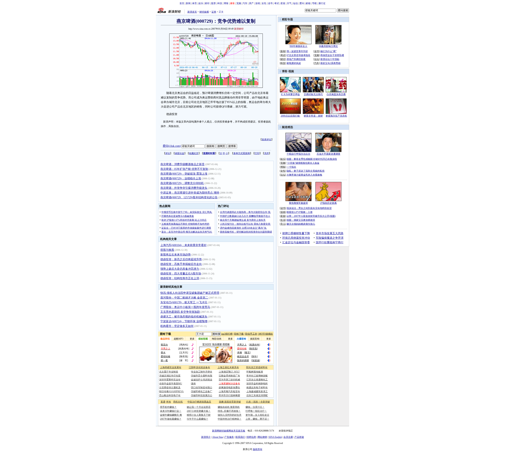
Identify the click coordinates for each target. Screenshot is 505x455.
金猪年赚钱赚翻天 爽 (171, 415)
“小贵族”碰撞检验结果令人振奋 (303, 163)
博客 (226, 3)
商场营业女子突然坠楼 (332, 55)
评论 (167, 153)
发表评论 (266, 139)
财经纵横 (204, 11)
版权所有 (257, 449)
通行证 (321, 3)
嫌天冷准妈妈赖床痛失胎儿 (301, 224)
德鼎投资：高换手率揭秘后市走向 (181, 264)
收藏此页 (193, 153)
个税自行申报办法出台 (298, 154)
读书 (270, 3)
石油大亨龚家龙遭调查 (328, 154)
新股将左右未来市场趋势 (175, 254)
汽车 (245, 3)
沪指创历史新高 (328, 203)
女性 (264, 3)
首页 (182, 3)
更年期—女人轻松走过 (257, 415)
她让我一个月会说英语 (198, 407)
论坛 (316, 59)
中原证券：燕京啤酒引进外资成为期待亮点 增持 (189, 192)
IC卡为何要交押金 (290, 94)
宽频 (238, 3)
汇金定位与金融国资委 (296, 242)
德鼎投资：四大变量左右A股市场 (180, 273)
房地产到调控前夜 (296, 59)
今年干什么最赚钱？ (197, 419)
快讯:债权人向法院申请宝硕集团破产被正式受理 (189, 292)
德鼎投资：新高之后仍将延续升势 (181, 259)
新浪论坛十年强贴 (329, 59)
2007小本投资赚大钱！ (198, 411)
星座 (283, 3)
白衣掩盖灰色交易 (336, 94)
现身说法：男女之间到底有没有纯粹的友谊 (309, 208)
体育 (194, 3)
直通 (163, 401)
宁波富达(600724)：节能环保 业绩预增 (183, 321)
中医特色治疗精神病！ (229, 419)
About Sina (217, 437)
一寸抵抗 (291, 167)
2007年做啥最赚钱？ (170, 419)
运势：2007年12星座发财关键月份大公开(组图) (311, 216)
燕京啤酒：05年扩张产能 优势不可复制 (184, 169)
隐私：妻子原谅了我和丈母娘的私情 (306, 170)
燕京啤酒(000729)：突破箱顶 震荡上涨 (183, 173)
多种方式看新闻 (241, 153)
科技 (219, 3)
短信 (295, 3)
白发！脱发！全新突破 (258, 401)
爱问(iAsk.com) (172, 145)
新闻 (188, 3)
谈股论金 (179, 153)
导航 (314, 3)
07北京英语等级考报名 (298, 55)
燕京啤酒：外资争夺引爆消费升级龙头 (183, 187)
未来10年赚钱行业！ (170, 411)
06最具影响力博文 (328, 46)
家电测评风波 (294, 63)
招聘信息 (251, 437)
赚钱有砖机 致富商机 (229, 407)
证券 (213, 11)
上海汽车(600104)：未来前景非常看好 (183, 245)
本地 (168, 401)
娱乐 (200, 3)
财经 (207, 3)
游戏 (257, 3)
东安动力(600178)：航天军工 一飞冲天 (183, 302)
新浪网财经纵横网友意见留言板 (228, 430)
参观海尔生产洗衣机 (336, 115)
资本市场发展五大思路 (329, 233)
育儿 (283, 224)
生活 (283, 220)
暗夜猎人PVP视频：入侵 (299, 212)
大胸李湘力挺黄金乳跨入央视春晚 (304, 174)
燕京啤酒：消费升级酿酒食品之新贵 (182, 164)
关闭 (266, 153)
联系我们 (240, 437)
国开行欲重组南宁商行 (329, 242)
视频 (291, 71)
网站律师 (262, 437)
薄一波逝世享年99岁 (297, 51)
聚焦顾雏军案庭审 (298, 203)
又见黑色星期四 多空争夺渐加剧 (180, 311)
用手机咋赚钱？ (168, 407)
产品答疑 (299, 437)
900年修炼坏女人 (298, 46)
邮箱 (308, 3)
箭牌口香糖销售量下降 (296, 233)
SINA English (275, 437)
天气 (289, 3)
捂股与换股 (167, 249)
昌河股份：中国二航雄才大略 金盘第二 (184, 297)
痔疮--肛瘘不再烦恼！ (229, 411)
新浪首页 (192, 11)
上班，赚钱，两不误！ (257, 419)
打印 (257, 153)
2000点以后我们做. (290, 115)
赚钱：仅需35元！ (255, 407)
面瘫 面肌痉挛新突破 (230, 401)
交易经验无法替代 (313, 94)
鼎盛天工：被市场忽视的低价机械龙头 (183, 316)
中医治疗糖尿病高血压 (199, 401)
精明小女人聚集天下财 (198, 415)
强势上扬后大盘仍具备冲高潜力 (179, 268)
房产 (251, 3)
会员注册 (288, 437)
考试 (276, 3)
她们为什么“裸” (328, 51)
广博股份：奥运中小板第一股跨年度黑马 (185, 307)
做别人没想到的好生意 (229, 415)
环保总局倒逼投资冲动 (296, 237)
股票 (213, 3)
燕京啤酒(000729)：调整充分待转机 (182, 183)
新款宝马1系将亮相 (330, 63)
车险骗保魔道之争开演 (329, 237)
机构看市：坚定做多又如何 (177, 326)
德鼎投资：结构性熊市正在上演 (179, 278)
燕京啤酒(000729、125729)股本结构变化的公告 (189, 197)
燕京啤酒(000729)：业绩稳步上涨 (180, 178)
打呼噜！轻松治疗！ (256, 411)
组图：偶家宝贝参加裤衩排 (301, 220)
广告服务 (229, 437)
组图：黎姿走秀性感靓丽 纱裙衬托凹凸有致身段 (312, 159)
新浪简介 (206, 437)
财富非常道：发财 (313, 115)
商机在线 (178, 401)
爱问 (301, 3)
